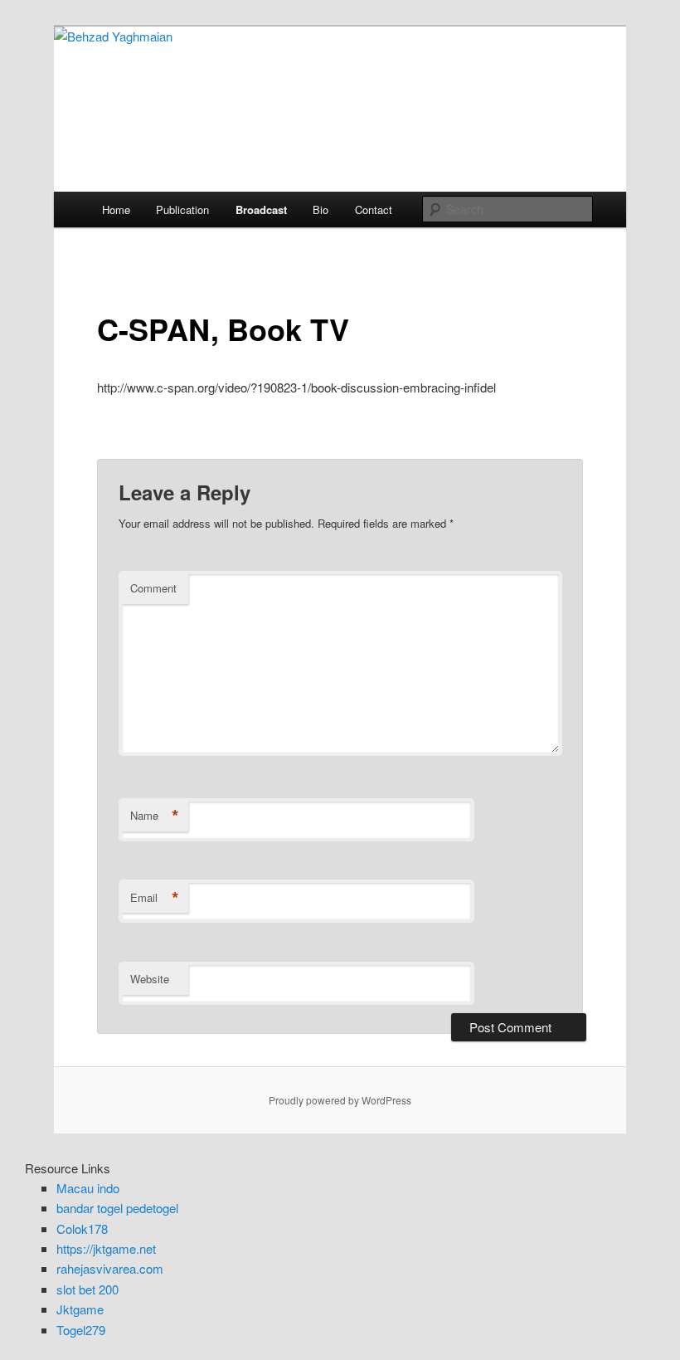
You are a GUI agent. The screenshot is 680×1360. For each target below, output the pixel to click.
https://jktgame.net (106, 1248)
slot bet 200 (87, 1289)
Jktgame (80, 1309)
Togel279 (80, 1329)
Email (154, 898)
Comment (153, 588)
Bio (320, 209)
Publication (182, 209)
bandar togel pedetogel (117, 1207)
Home (116, 209)
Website (149, 979)
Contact (373, 209)
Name (154, 815)
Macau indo (87, 1188)
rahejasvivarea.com (109, 1268)
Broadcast (261, 209)
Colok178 (82, 1228)
